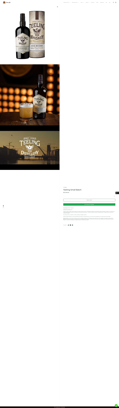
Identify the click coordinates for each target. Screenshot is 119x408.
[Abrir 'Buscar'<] (113, 2)
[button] (114, 196)
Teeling (65, 187)
